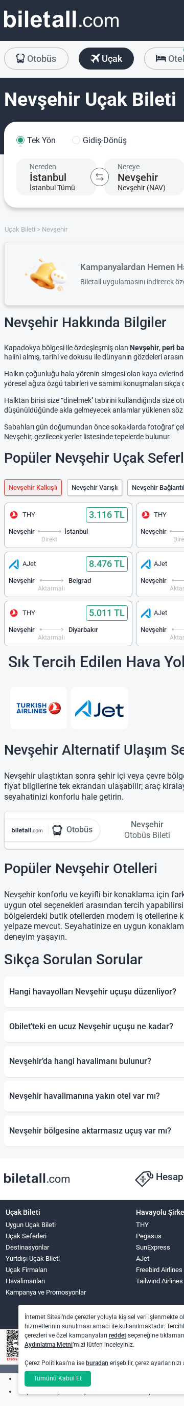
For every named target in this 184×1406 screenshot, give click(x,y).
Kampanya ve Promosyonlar (46, 1292)
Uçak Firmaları (26, 1270)
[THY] (38, 708)
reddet (117, 1335)
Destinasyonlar (27, 1247)
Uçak (111, 58)
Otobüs (40, 58)
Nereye (129, 167)
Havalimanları (25, 1281)
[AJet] (99, 708)
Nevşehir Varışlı (95, 487)
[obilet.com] (61, 28)
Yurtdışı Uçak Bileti (33, 1258)
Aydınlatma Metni (49, 1344)
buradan (97, 1363)
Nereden (43, 167)
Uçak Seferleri (26, 1236)
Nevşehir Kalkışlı (33, 487)
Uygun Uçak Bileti (31, 1225)
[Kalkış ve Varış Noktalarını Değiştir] (99, 177)
